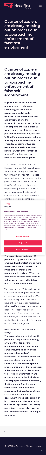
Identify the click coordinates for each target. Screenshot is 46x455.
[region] (23, 227)
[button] (40, 6)
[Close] (41, 203)
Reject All (23, 243)
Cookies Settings (23, 236)
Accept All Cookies (23, 249)
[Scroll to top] (41, 450)
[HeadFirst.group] (17, 6)
